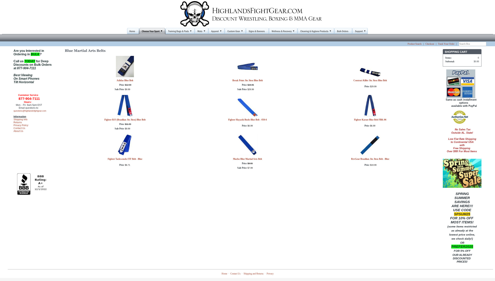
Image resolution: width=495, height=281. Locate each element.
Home (224, 273)
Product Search (415, 44)
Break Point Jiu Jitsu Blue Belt (247, 80)
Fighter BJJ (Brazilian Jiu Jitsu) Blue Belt (125, 119)
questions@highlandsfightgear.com (30, 111)
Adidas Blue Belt (125, 80)
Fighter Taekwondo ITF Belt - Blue (125, 159)
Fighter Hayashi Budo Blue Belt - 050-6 (247, 119)
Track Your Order (446, 44)
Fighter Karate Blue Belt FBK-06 (370, 119)
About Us (18, 131)
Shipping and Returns (254, 273)
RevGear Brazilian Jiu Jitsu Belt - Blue (370, 159)
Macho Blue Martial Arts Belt (247, 159)
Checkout (429, 44)
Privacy (270, 273)
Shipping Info (20, 119)
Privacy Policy (21, 125)
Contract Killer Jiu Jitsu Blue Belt (370, 80)
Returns (18, 122)
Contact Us (19, 128)
